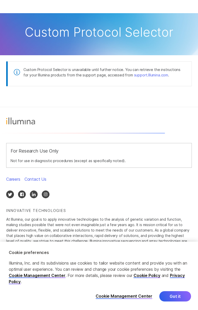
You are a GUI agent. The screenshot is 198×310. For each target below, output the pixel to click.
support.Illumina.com (151, 75)
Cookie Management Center (37, 275)
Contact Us (35, 179)
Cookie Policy (147, 275)
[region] (99, 276)
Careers (13, 179)
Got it (175, 296)
